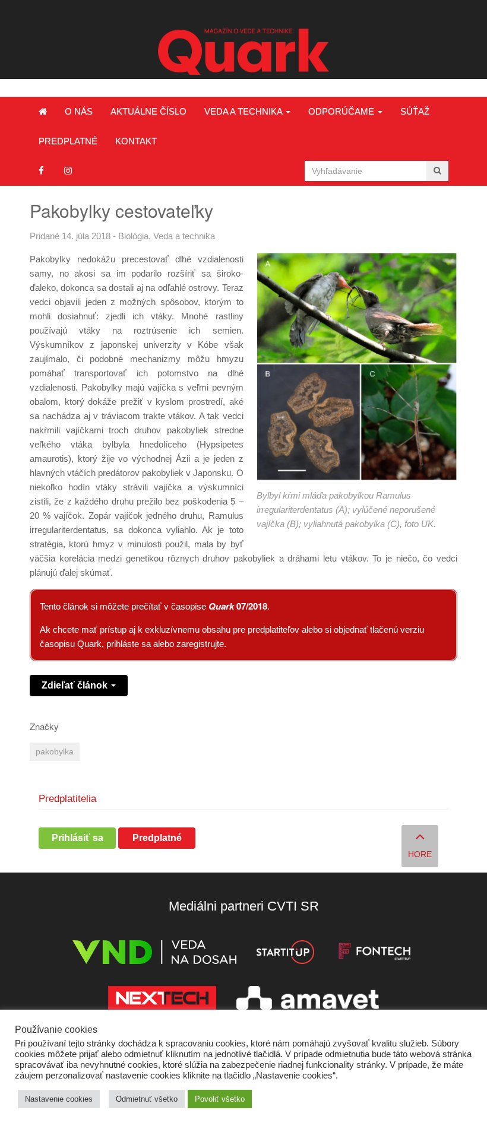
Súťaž (414, 111)
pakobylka (55, 751)
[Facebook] (41, 171)
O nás (79, 111)
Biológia (133, 236)
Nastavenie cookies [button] (59, 1099)
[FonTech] (374, 954)
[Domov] (43, 111)
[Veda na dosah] (154, 954)
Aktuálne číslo (148, 111)
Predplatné (68, 141)
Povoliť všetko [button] (220, 1099)
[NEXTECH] (162, 1000)
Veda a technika (244, 111)
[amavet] (307, 1000)
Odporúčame (342, 111)
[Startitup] (285, 954)
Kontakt (136, 141)
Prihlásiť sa (77, 838)
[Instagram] (68, 171)
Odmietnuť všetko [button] (147, 1099)
